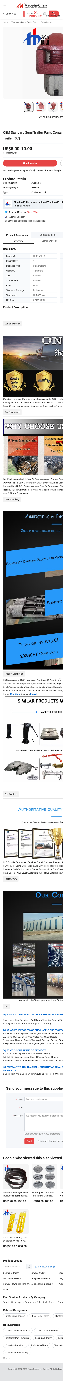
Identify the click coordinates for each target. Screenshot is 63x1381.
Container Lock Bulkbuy (17, 1352)
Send (29, 1141)
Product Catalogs (46, 1266)
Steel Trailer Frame (40, 1315)
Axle (61, 1283)
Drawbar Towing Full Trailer (16, 1283)
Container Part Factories (17, 1337)
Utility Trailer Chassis (15, 1315)
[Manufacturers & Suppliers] (31, 5)
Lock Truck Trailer (43, 1337)
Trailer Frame (46, 22)
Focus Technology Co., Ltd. (39, 1369)
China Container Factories (18, 1330)
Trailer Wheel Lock (39, 1345)
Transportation (17, 22)
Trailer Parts (32, 22)
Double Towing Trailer (41, 1283)
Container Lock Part (15, 1345)
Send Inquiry (30, 163)
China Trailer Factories (47, 1330)
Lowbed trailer (37, 1272)
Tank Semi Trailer (11, 1278)
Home (5, 22)
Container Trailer (11, 1272)
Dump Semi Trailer (39, 1278)
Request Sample (53, 170)
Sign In (8, 220)
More (5, 1358)
